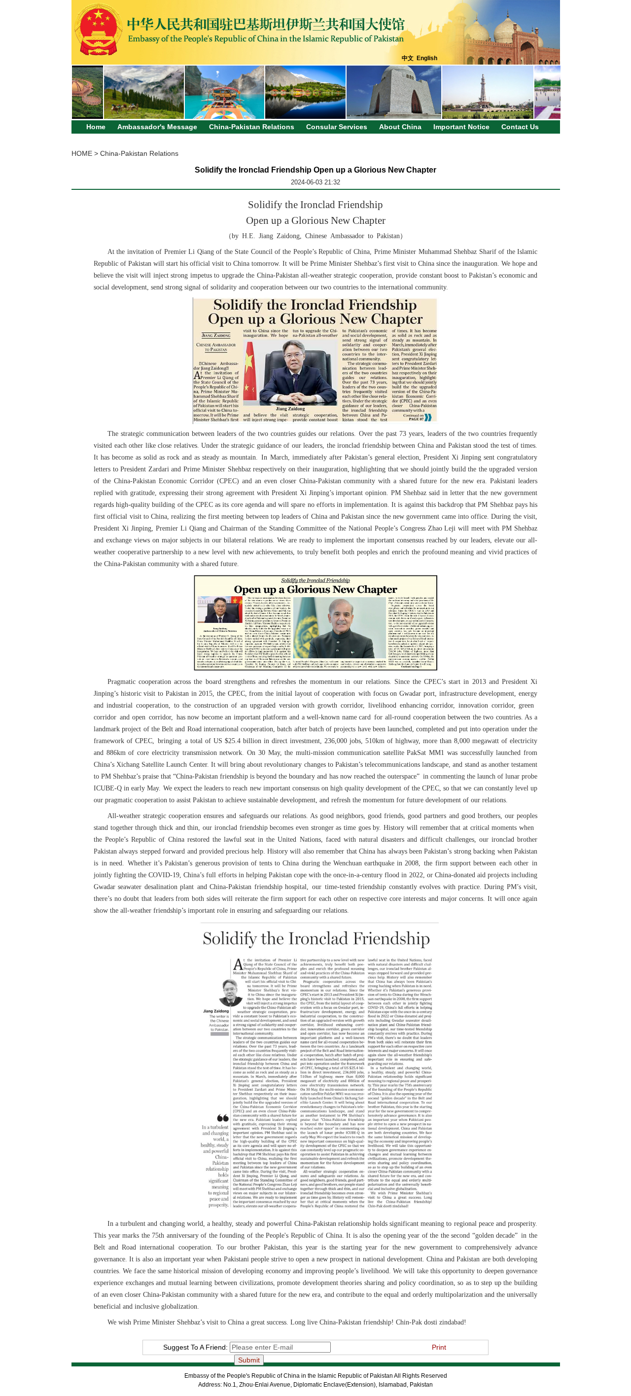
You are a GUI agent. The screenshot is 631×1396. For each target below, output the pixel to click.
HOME (81, 153)
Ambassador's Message (157, 127)
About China (400, 127)
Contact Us (520, 127)
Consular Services (336, 127)
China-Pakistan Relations (251, 127)
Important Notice (461, 127)
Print (439, 1347)
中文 (408, 58)
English (427, 58)
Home (95, 127)
